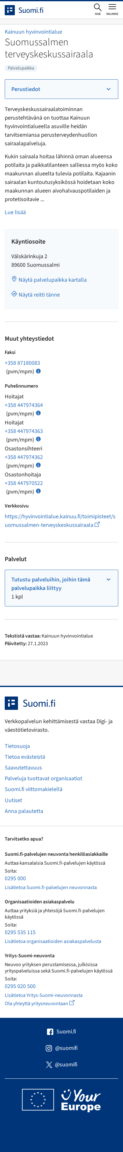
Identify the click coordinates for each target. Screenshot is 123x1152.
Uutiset (13, 800)
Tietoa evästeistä (25, 757)
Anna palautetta (24, 811)
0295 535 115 (20, 932)
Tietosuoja (17, 746)
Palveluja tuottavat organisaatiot (43, 778)
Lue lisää (15, 212)
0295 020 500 (20, 986)
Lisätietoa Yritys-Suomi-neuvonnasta (44, 995)
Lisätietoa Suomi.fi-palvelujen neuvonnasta (51, 887)
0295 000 (15, 878)
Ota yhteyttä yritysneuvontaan (47, 1003)
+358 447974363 (24, 431)
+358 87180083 (22, 363)
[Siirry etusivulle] (30, 10)
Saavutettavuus (23, 768)
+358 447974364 (24, 405)
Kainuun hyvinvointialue (33, 32)
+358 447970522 (24, 483)
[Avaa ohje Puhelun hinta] (38, 370)
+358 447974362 (24, 457)
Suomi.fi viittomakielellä (33, 789)
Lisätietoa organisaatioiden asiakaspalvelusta (53, 941)
